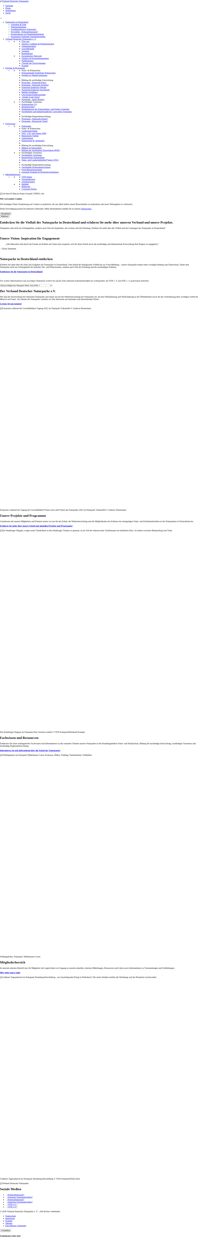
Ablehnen (4, 216)
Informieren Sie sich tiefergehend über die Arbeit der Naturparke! (30, 750)
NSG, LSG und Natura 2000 (34, 133)
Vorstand (25, 51)
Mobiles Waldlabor (30, 92)
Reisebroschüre (28, 107)
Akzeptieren (5, 214)
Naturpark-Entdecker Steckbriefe (36, 90)
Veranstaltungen (28, 179)
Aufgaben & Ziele (18, 24)
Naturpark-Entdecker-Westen (34, 87)
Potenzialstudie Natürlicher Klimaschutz (39, 73)
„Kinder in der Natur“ (31, 97)
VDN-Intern (27, 177)
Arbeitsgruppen (28, 182)
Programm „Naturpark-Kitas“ (34, 82)
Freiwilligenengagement (32, 170)
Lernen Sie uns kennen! (11, 304)
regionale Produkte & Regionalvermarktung (40, 172)
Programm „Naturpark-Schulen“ (35, 85)
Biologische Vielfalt (30, 136)
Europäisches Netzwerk (32, 56)
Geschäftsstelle (28, 49)
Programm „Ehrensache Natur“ (35, 121)
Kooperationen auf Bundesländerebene (27, 34)
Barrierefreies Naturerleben (33, 157)
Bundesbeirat (27, 53)
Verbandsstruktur (29, 46)
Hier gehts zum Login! (10, 972)
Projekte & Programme (15, 68)
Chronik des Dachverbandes (34, 63)
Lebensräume (27, 138)
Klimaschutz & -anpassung (33, 140)
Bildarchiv (26, 186)
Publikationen (27, 61)
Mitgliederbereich (12, 174)
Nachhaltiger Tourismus (32, 155)
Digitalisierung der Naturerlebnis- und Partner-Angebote (45, 109)
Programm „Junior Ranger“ (33, 99)
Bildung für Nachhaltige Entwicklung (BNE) (41, 150)
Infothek (25, 184)
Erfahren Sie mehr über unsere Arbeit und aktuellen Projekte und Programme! (36, 526)
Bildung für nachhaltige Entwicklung (37, 80)
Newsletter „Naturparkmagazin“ (24, 32)
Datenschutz (86, 209)
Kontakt (25, 66)
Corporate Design (29, 189)
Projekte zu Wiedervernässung (34, 75)
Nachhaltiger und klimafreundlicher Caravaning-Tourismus (47, 111)
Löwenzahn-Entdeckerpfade (34, 95)
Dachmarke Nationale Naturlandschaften (28, 36)
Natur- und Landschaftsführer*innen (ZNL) (40, 160)
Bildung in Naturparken (32, 148)
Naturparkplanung (18, 27)
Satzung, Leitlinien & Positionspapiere (38, 44)
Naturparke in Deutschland (16, 22)
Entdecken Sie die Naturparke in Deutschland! (21, 272)
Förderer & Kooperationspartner (35, 58)
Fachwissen (10, 124)
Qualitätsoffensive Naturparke (23, 29)
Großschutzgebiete (29, 131)
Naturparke (26, 126)
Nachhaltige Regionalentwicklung (36, 167)
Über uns (25, 41)
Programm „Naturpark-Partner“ (35, 119)
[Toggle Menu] (1, 18)
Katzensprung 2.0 (29, 104)
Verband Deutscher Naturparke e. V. (20, 39)
